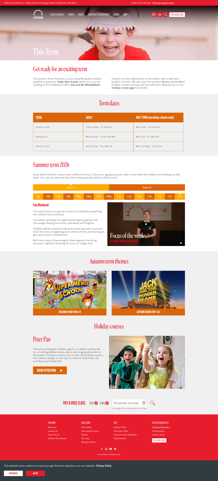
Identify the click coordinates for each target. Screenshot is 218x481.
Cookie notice (158, 434)
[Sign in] (154, 14)
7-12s (102, 403)
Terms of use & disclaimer (125, 434)
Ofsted (84, 434)
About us (52, 427)
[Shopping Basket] (159, 14)
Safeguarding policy (161, 427)
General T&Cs (120, 427)
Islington (144, 408)
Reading (130, 408)
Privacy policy (158, 431)
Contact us (53, 431)
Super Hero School (67, 81)
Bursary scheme (88, 442)
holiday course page (123, 87)
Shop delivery (120, 438)
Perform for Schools (57, 438)
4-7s (92, 403)
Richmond (124, 408)
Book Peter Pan (46, 370)
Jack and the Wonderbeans (85, 84)
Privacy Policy (104, 465)
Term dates (86, 427)
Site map (85, 438)
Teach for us (53, 434)
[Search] (165, 14)
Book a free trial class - (125, 3)
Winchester (137, 408)
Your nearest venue (90, 431)
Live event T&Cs (121, 431)
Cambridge (117, 408)
